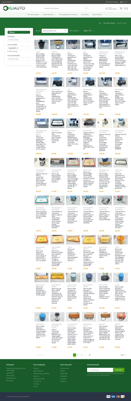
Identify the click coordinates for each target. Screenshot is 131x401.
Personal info (64, 368)
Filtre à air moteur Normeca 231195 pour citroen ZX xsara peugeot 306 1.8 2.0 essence (73, 254)
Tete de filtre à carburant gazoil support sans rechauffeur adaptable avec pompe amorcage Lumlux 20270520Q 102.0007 (57, 220)
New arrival (10, 373)
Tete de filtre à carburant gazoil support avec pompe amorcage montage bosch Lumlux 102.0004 (73, 217)
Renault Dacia (56, 89)
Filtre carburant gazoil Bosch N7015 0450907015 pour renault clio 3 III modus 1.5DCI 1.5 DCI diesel (57, 97)
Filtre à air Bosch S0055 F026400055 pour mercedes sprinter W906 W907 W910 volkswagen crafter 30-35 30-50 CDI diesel (73, 181)
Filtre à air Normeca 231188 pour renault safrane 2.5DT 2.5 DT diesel (104, 253)
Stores (35, 386)
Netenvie (26, 396)
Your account (66, 365)
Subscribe (118, 370)
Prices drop (85, 14)
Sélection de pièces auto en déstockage (16, 369)
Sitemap (36, 384)
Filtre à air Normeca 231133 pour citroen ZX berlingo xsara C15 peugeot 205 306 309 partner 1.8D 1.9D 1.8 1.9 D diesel (120, 256)
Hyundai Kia (55, 130)
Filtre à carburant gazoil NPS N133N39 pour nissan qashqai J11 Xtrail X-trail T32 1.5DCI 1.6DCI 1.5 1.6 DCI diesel (73, 139)
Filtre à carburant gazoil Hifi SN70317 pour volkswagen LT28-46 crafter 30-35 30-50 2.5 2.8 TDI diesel (57, 336)
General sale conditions (41, 373)
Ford (69, 52)
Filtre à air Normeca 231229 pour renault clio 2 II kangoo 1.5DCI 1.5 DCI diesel (41, 291)
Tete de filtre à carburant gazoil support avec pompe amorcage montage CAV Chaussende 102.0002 (88, 217)
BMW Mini (54, 52)
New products (97, 14)
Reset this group (13, 51)
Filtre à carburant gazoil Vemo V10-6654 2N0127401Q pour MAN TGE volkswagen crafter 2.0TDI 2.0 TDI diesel (41, 142)
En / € (124, 2)
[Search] (86, 8)
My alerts (63, 381)
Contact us (9, 2)
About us (36, 376)
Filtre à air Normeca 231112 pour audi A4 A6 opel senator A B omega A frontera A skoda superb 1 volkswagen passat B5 (57, 258)
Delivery (36, 368)
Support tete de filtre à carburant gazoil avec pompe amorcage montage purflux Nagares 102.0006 (120, 141)
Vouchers (63, 379)
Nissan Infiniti (71, 130)
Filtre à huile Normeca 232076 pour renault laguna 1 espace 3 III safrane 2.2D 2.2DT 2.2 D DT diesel (41, 332)
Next (122, 355)
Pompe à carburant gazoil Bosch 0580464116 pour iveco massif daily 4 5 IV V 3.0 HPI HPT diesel (104, 61)
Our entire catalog (33, 14)
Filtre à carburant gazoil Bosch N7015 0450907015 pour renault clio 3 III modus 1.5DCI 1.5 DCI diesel (120, 98)
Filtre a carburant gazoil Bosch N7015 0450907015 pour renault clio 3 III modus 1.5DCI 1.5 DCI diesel (88, 98)
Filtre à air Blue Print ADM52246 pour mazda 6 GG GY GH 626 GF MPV (41, 215)
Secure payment (39, 379)
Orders (62, 371)
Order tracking (113, 2)
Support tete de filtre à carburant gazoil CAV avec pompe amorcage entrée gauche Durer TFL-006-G (41, 180)
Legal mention (38, 371)
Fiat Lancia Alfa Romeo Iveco (103, 52)
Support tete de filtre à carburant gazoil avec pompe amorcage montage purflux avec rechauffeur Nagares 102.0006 (104, 142)
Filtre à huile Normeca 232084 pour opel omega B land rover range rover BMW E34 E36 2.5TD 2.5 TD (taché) (120, 332)
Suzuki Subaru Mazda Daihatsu (41, 208)
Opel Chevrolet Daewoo (40, 248)
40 (90, 355)
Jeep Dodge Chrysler (118, 171)
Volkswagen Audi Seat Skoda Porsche (41, 91)
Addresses (63, 376)
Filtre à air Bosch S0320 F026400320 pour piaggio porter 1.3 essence (56, 178)
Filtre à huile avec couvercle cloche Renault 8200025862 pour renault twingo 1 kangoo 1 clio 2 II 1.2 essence (104, 292)
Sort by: (38, 31)
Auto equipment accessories (68, 14)
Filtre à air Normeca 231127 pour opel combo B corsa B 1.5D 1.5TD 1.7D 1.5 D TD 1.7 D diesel (41, 256)
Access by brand (48, 14)
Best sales (10, 381)
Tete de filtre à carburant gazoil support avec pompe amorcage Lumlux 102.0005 (104, 216)
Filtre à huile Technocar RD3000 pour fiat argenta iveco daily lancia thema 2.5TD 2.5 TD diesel (72, 294)
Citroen (38, 52)
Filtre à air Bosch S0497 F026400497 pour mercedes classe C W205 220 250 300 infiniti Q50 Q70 (120, 60)
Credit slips (64, 373)
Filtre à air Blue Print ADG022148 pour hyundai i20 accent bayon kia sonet (57, 137)
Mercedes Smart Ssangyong (120, 52)
